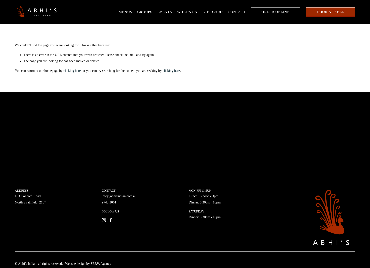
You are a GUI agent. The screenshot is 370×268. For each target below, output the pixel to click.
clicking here (72, 70)
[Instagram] (104, 220)
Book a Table (330, 12)
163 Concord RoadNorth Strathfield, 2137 (30, 199)
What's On (187, 12)
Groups (144, 12)
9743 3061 (109, 202)
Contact (237, 12)
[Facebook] (111, 220)
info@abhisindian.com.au (119, 196)
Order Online (275, 12)
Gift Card (213, 12)
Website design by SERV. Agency (88, 263)
